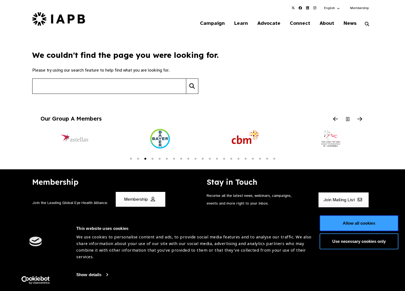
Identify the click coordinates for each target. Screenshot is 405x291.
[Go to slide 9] (188, 158)
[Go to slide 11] (202, 158)
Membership (359, 8)
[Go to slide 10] (195, 158)
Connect (300, 23)
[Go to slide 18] (252, 158)
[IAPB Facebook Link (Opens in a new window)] (300, 8)
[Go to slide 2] (138, 158)
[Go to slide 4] (152, 158)
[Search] (192, 86)
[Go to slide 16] (238, 158)
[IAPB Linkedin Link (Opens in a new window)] (307, 8)
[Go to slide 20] (267, 158)
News (350, 23)
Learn (241, 23)
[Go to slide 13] (217, 158)
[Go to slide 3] (145, 158)
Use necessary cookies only (359, 241)
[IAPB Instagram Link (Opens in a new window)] (314, 8)
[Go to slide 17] (245, 158)
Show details (88, 274)
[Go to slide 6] (166, 158)
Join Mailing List (339, 200)
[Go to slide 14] (224, 158)
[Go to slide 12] (209, 158)
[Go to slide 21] (274, 158)
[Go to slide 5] (159, 158)
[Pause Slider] (348, 119)
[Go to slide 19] (260, 158)
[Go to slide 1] (131, 158)
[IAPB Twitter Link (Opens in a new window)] (293, 8)
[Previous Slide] (335, 119)
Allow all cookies (359, 223)
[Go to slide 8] (181, 158)
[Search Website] (367, 24)
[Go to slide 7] (174, 158)
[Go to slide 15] (231, 158)
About (327, 23)
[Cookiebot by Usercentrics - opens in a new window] (36, 280)
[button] (332, 8)
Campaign (212, 23)
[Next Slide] (360, 119)
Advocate (268, 23)
